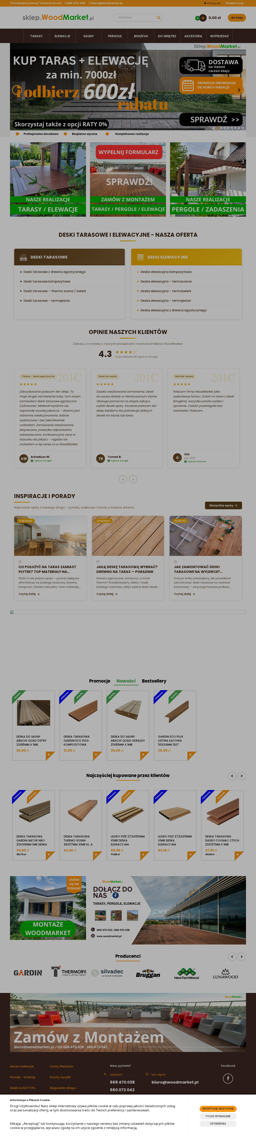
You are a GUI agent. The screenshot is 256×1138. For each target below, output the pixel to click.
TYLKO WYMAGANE (218, 1116)
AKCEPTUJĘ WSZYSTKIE (218, 1108)
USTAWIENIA (218, 1123)
